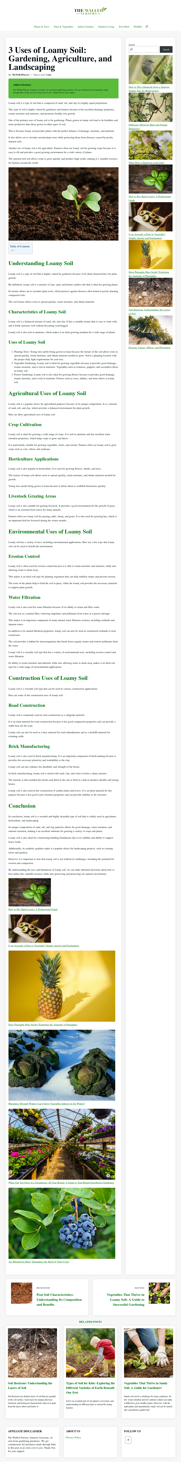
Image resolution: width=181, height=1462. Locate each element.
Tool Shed (124, 26)
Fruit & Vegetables (63, 26)
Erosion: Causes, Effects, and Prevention (149, 347)
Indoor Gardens (86, 26)
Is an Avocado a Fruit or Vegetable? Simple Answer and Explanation (43, 945)
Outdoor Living (106, 26)
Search (132, 44)
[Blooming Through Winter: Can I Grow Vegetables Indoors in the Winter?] (61, 1066)
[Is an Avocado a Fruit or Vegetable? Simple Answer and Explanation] (29, 929)
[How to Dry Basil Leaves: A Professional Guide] (29, 892)
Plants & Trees (41, 26)
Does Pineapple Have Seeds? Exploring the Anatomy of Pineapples (42, 1024)
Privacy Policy (73, 1437)
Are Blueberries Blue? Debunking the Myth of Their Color (38, 1261)
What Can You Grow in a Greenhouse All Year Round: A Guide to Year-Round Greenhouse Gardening (61, 1182)
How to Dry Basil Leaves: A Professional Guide (33, 909)
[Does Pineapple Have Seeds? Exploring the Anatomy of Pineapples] (61, 987)
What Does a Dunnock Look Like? (147, 162)
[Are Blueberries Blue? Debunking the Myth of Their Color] (61, 1224)
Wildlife (138, 26)
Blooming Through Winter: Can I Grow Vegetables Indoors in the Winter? (46, 1103)
